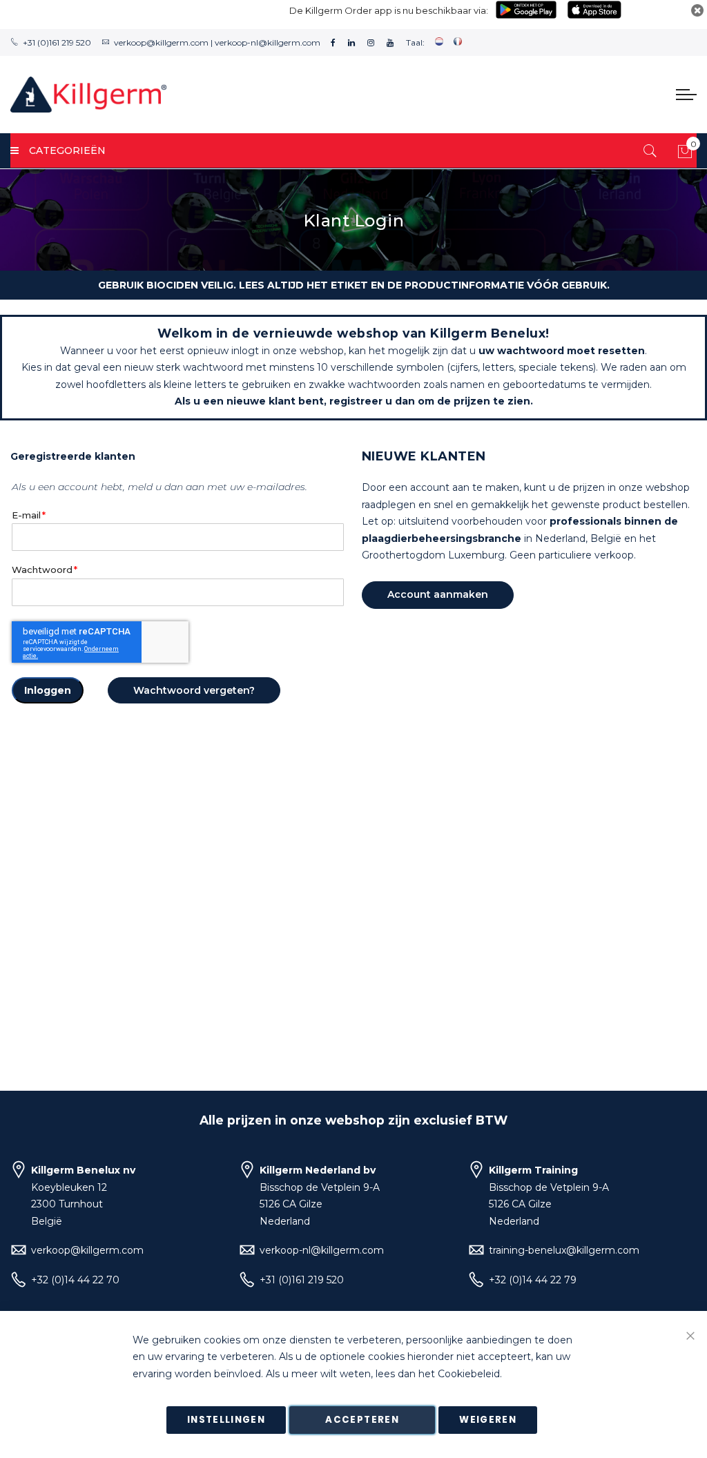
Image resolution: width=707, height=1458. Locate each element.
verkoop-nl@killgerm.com (267, 42)
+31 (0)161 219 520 (57, 42)
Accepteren (362, 1419)
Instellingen (226, 1419)
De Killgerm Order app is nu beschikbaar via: (388, 10)
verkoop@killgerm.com (161, 42)
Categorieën (67, 150)
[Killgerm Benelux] (88, 94)
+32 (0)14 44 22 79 (533, 1280)
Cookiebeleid (469, 1374)
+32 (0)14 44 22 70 (75, 1280)
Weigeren (487, 1419)
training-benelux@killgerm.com (564, 1250)
